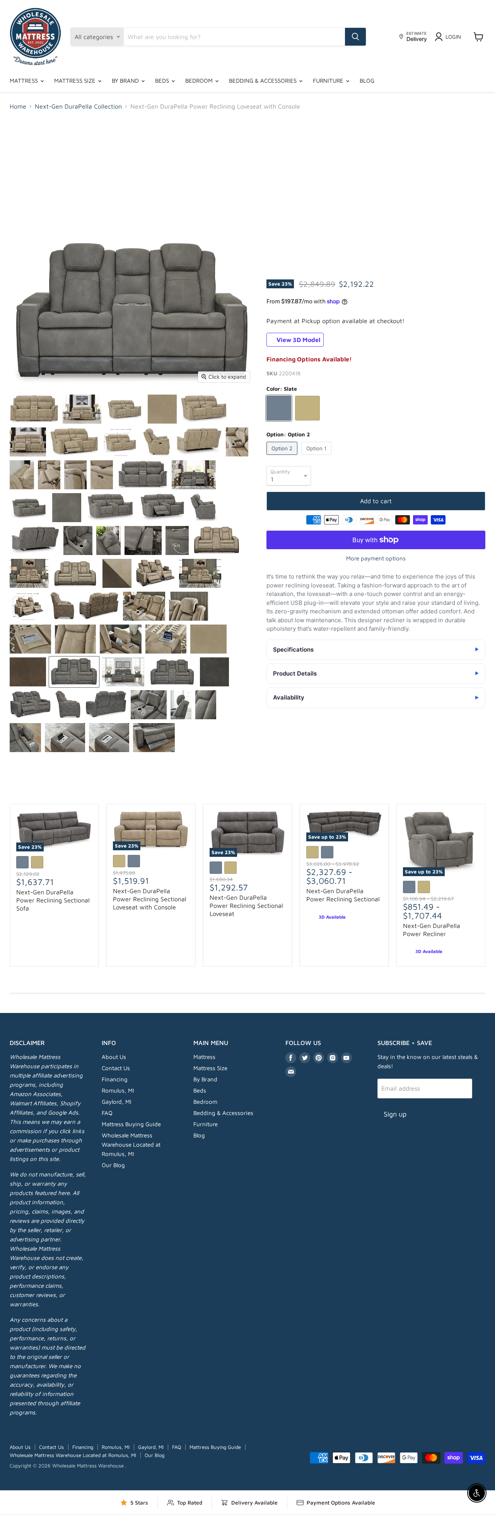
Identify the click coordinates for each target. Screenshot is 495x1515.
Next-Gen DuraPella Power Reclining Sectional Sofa (53, 900)
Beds (163, 80)
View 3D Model (297, 339)
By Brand (126, 80)
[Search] (355, 37)
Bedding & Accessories (263, 80)
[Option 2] (282, 456)
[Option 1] (317, 456)
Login (453, 36)
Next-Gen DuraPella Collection (78, 106)
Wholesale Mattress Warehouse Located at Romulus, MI (131, 1144)
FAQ (107, 1113)
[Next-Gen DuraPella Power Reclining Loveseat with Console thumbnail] (34, 409)
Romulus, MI (118, 1090)
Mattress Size (75, 80)
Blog (367, 80)
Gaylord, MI (116, 1101)
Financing (115, 1079)
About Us (114, 1057)
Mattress (24, 80)
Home (18, 106)
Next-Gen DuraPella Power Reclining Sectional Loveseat (246, 905)
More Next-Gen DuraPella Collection (247, 787)
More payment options (376, 558)
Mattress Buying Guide (131, 1124)
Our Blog (113, 1165)
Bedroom (199, 80)
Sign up (395, 1114)
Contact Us (116, 1068)
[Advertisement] (247, 175)
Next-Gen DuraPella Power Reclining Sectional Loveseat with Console (149, 899)
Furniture (329, 80)
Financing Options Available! (309, 359)
